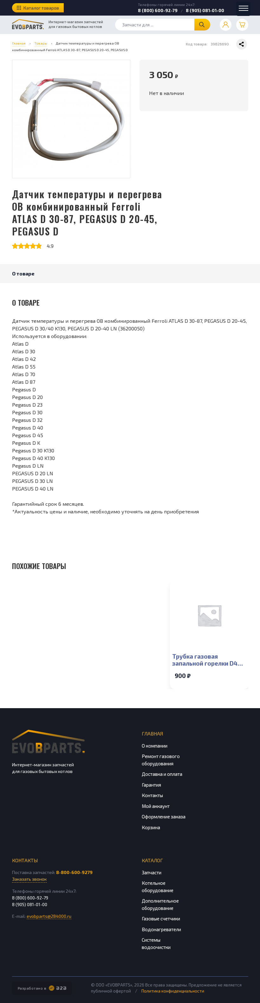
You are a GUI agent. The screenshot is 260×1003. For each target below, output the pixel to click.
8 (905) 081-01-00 (205, 10)
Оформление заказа (163, 816)
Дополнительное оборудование (160, 904)
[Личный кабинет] (226, 25)
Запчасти (151, 872)
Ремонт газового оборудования (161, 759)
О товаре (23, 273)
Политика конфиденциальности (172, 990)
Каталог (152, 860)
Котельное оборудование (157, 886)
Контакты (152, 795)
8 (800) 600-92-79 (158, 10)
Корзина (151, 827)
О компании (154, 746)
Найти (202, 24)
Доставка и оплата (162, 774)
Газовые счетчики (161, 918)
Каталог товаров (41, 7)
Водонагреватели (161, 929)
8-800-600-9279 (74, 872)
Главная (152, 733)
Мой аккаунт (156, 806)
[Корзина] (242, 25)
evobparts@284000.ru (49, 916)
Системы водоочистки (156, 943)
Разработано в (32, 988)
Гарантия (151, 785)
